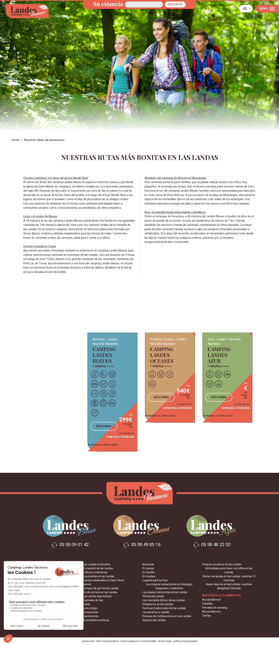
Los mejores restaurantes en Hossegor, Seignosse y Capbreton (169, 586)
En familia (148, 572)
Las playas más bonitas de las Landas (165, 592)
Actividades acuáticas (96, 620)
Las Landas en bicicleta (96, 564)
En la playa (149, 576)
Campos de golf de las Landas (101, 588)
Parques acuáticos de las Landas (221, 564)
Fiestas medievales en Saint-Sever (103, 580)
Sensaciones (90, 612)
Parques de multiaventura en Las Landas (167, 616)
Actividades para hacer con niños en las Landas (228, 570)
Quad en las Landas (154, 620)
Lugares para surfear (155, 580)
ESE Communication (107, 641)
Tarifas (206, 615)
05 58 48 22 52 (215, 544)
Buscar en (175, 4)
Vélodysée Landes (153, 596)
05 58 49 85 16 (145, 544)
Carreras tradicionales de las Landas (164, 608)
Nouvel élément (211, 599)
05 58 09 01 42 (73, 544)
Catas (86, 604)
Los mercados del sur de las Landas (164, 600)
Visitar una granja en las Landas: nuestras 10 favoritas (228, 578)
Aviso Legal (164, 641)
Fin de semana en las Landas (100, 592)
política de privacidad (185, 641)
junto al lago (90, 608)
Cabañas (207, 603)
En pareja (148, 568)
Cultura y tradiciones (95, 572)
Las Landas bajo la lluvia (97, 596)
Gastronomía (91, 616)
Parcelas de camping (214, 607)
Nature (87, 584)
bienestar (148, 564)
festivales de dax (93, 600)
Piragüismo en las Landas (158, 604)
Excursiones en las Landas (98, 576)
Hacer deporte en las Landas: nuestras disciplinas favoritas (229, 586)
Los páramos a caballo (156, 612)
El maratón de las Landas (98, 568)
